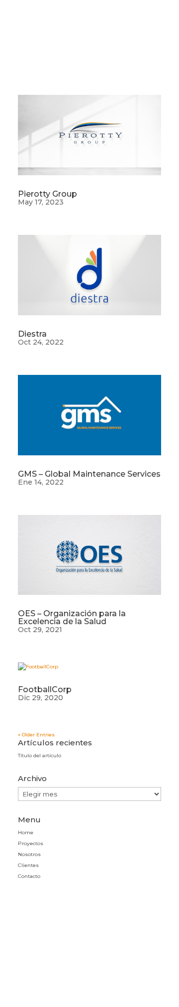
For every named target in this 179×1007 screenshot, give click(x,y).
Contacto (29, 876)
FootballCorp (45, 689)
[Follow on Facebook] (89, 952)
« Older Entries (36, 734)
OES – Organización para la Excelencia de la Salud (72, 617)
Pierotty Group (47, 194)
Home (25, 832)
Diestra (32, 334)
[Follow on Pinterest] (65, 952)
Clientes (28, 865)
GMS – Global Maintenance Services (89, 474)
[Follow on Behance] (114, 952)
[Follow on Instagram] (41, 952)
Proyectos (30, 843)
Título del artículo (39, 755)
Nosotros (29, 854)
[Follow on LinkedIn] (138, 952)
